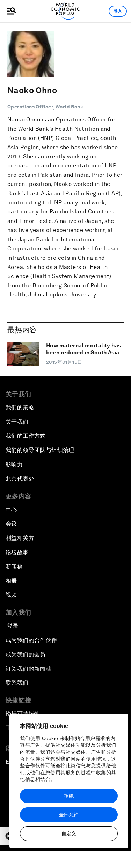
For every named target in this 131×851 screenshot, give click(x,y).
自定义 (68, 833)
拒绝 (69, 796)
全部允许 (69, 815)
